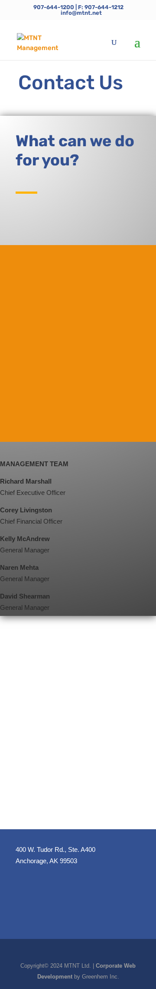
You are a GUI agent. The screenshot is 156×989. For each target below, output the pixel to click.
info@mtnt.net (55, 309)
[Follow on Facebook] (78, 417)
